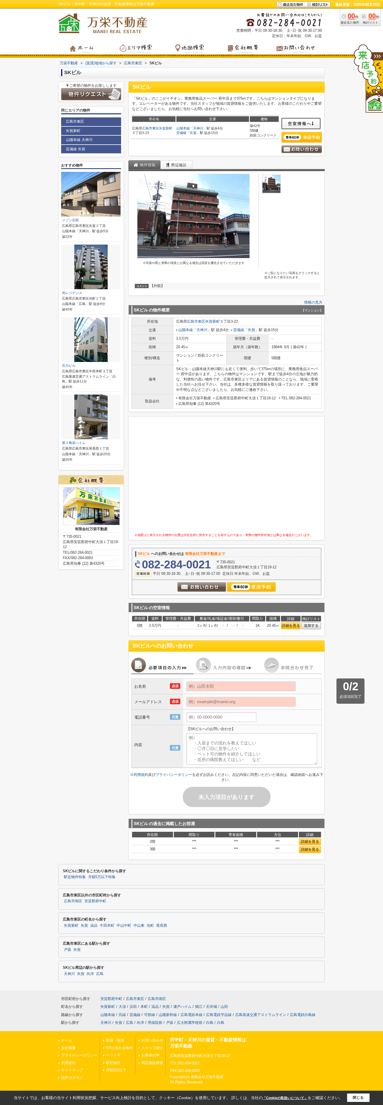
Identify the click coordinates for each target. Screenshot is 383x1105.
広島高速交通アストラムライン (260, 1015)
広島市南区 (73, 901)
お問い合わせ (152, 1040)
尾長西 (161, 926)
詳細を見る (291, 625)
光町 (150, 926)
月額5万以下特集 (102, 877)
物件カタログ (72, 1078)
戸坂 (67, 950)
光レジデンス (72, 293)
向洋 (90, 974)
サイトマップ (72, 1070)
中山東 (138, 926)
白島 (209, 1022)
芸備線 (181, 133)
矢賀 (193, 133)
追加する (311, 625)
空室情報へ (300, 123)
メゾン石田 (70, 220)
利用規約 (141, 775)
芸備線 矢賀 (75, 149)
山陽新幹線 (168, 1015)
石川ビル (68, 366)
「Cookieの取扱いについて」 (285, 1098)
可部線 (149, 1015)
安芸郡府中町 (95, 901)
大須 (122, 1006)
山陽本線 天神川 (79, 140)
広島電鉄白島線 (302, 1015)
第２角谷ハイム (74, 443)
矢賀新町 (165, 128)
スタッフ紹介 (152, 1048)
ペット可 (113, 1055)
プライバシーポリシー (174, 775)
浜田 (133, 1006)
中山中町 (124, 926)
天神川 (198, 128)
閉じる (358, 1097)
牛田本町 (107, 926)
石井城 (211, 1006)
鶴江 (198, 1006)
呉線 (122, 1015)
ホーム (66, 1040)
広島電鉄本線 (191, 1015)
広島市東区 (150, 128)
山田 (224, 1006)
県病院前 (155, 1022)
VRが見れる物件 (119, 1048)
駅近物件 (113, 1063)
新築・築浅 (115, 1040)
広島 (99, 974)
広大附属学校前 (189, 1022)
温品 (94, 926)
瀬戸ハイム (182, 1006)
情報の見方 (313, 302)
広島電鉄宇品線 (219, 1015)
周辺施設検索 (152, 1063)
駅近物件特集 (75, 877)
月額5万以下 (116, 1070)
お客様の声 (150, 1055)
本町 (144, 1006)
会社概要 (68, 1048)
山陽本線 (183, 128)
